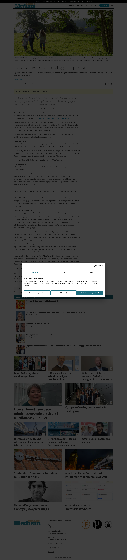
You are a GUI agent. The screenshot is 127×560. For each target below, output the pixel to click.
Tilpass (62, 293)
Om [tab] (91, 272)
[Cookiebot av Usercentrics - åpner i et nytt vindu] (95, 266)
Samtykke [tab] (35, 272)
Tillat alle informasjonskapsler (90, 293)
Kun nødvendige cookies (37, 293)
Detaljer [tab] (63, 272)
